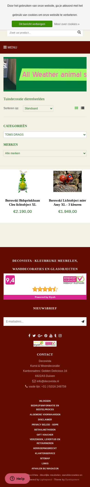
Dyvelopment (72, 479)
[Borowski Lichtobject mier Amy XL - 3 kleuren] (67, 181)
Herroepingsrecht (45, 448)
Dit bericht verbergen (32, 24)
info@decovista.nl (48, 381)
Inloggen (45, 401)
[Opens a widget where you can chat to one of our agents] (17, 479)
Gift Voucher (45, 435)
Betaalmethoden (45, 430)
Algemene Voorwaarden (45, 414)
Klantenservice (45, 453)
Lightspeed (46, 479)
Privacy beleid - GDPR (45, 425)
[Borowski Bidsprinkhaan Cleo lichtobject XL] (22, 181)
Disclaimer (45, 420)
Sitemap (45, 458)
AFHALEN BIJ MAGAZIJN (45, 468)
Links (45, 463)
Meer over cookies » (67, 24)
